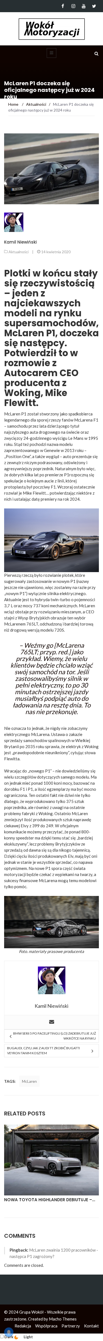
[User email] (51, 1022)
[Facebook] (63, 6)
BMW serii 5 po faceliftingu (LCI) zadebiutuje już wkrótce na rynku (54, 1035)
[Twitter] (94, 6)
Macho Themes (63, 1318)
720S (59, 629)
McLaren (29, 1081)
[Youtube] (83, 6)
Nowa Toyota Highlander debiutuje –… (49, 1200)
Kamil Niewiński (20, 242)
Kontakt (91, 1325)
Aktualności (19, 251)
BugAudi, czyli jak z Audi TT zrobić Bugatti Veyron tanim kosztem (43, 1050)
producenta (73, 951)
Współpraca (46, 1325)
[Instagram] (73, 6)
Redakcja (23, 1325)
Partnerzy (71, 1325)
